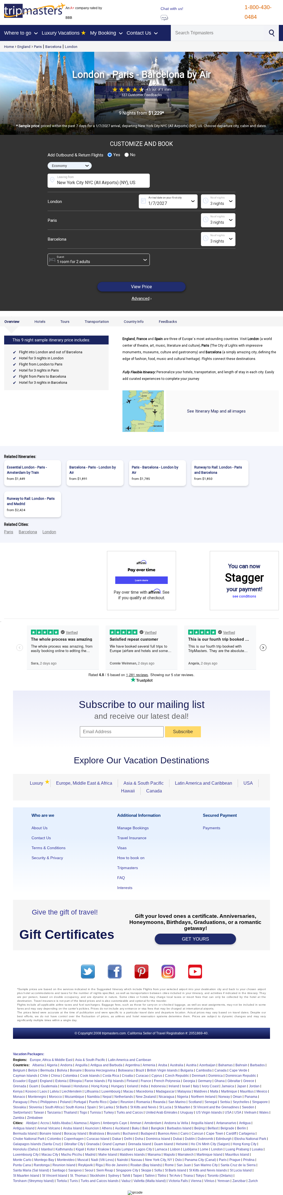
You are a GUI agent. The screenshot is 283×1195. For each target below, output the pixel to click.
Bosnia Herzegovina (100, 1070)
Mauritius (247, 1091)
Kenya (18, 1091)
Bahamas (225, 1065)
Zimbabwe (35, 1118)
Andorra (66, 1065)
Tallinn (150, 1176)
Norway (224, 1097)
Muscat (82, 1160)
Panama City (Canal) (200, 1160)
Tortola (62, 1181)
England (23, 47)
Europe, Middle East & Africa (84, 783)
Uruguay (186, 1112)
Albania (38, 1065)
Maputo (169, 1155)
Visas (122, 848)
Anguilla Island (202, 1123)
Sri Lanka (106, 1107)
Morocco (55, 1097)
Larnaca (161, 1149)
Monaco (19, 1097)
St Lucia (165, 1107)
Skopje (146, 1170)
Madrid (90, 1155)
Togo (83, 1112)
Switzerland (22, 1112)
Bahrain (241, 1065)
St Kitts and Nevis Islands (208, 1170)
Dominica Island (158, 1139)
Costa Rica (111, 1076)
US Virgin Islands (209, 1112)
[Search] (271, 32)
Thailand (70, 1112)
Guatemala (49, 1086)
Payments (211, 828)
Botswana (125, 1070)
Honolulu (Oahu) (25, 1149)
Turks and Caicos (130, 1112)
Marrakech (186, 1155)
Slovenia (35, 1107)
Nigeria (182, 1097)
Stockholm (97, 1176)
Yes (116, 154)
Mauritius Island (237, 1155)
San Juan (184, 1165)
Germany (205, 1081)
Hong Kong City (244, 1144)
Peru (34, 1102)
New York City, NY (158, 1160)
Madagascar (165, 1091)
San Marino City (206, 1165)
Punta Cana (22, 1165)
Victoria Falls (178, 1181)
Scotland (195, 1102)
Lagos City (144, 1149)
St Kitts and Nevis (143, 1107)
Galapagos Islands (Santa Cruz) (37, 1144)
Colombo (54, 1139)
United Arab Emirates (161, 1112)
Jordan (254, 1086)
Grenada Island (139, 1144)
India (144, 1086)
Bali (145, 1128)
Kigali (80, 1149)
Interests (124, 887)
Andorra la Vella (176, 1123)
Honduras (81, 1086)
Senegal (211, 1102)
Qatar (113, 1102)
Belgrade (227, 1128)
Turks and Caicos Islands (100, 1181)
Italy (196, 1086)
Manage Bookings (133, 828)
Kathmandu (64, 1149)
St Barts (121, 1107)
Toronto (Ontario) (220, 1176)
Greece (248, 1081)
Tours (64, 321)
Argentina (132, 1065)
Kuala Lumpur (122, 1149)
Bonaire (76, 1070)
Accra (44, 1123)
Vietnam (250, 1112)
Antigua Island (24, 1128)
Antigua (245, 1123)
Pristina (249, 1160)
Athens (107, 1128)
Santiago (58, 1170)
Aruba (162, 1065)
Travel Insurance (131, 838)
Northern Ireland (203, 1097)
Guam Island (163, 1144)
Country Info (134, 321)
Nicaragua (166, 1097)
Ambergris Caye (115, 1123)
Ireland (174, 1086)
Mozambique (74, 1097)
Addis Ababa (61, 1123)
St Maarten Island (26, 1176)
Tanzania (54, 1112)
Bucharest (130, 1133)
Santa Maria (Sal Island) (31, 1170)
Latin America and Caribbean (203, 783)
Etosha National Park (250, 1139)
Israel (186, 1086)
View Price (141, 286)
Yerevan (223, 1181)
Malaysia (184, 1091)
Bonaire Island (50, 1133)
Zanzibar (239, 1181)
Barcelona (53, 47)
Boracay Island (75, 1133)
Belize (33, 1070)
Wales (264, 1112)
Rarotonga (42, 1165)
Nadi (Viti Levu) (102, 1160)
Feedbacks (168, 321)
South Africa (54, 1107)
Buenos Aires (168, 1133)
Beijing (199, 1128)
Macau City (49, 1155)
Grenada (19, 1086)
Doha (139, 1139)
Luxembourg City (26, 1155)
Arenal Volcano (48, 1128)
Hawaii (128, 791)
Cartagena (247, 1133)
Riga (99, 1165)
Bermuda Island (25, 1133)
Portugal (80, 1102)
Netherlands (123, 1097)
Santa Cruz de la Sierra (238, 1165)
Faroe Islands (95, 1081)
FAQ (121, 877)
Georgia (189, 1081)
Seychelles (241, 1102)
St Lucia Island (241, 1170)
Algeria (52, 1065)
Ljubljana (190, 1149)
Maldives (200, 1091)
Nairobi (122, 1160)
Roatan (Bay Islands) (146, 1165)
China (55, 1076)
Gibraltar (233, 1081)
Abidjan (32, 1123)
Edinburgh (224, 1139)
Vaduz (126, 1181)
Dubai (177, 1139)
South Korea (74, 1107)
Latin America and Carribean (129, 1060)
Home (9, 47)
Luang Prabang (237, 1149)
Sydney (113, 1176)
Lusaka (257, 1149)
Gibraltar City (73, 1144)
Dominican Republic (241, 1076)
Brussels (113, 1133)
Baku (136, 1128)
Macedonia (144, 1091)
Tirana (188, 1176)
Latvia (54, 1091)
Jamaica (227, 1086)
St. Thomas (78, 1176)
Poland (65, 1102)
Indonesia (158, 1086)
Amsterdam (152, 1123)
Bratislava (96, 1133)
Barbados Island (179, 1128)
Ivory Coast (210, 1086)
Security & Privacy (47, 858)
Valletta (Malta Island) (149, 1181)
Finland (132, 1081)
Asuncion (92, 1128)
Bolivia (62, 1070)
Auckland (122, 1128)
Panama (251, 1097)
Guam (33, 1086)
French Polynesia (167, 1081)
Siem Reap (104, 1170)
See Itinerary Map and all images (216, 411)
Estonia (61, 1081)
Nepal (107, 1097)
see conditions (244, 596)
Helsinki (182, 1144)
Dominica (215, 1076)
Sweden (248, 1107)
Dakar (116, 1139)
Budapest (148, 1133)
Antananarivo (226, 1123)
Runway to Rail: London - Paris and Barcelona (218, 470)
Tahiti (126, 1176)
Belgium (19, 1070)
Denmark (199, 1076)
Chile (44, 1076)
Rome (169, 1165)
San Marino (177, 1102)
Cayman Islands (25, 1076)
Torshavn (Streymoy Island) (33, 1181)
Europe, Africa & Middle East (51, 1060)
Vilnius (209, 1181)
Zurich (253, 1181)
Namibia (93, 1097)
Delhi (128, 1139)
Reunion (126, 1102)
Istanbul (47, 1149)
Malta (214, 1091)
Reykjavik (85, 1165)
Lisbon (175, 1149)
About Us (40, 828)
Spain (91, 1107)
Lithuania (92, 1091)
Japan (241, 1086)
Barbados (257, 1065)
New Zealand (146, 1097)
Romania (143, 1102)
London (71, 47)
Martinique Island (209, 1155)
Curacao (142, 1076)
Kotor (91, 1149)
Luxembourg (110, 1091)
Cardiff (231, 1133)
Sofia (158, 1170)
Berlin (241, 1128)
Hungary (117, 1086)
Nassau (136, 1160)
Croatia (127, 1076)
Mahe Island (107, 1155)
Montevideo (66, 1160)
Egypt (32, 1081)
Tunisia (95, 1112)
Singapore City (127, 1170)
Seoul (89, 1170)
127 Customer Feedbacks (141, 95)
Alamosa (80, 1123)
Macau (128, 1091)
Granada (92, 1144)
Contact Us (41, 838)
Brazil (140, 1070)
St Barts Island (175, 1170)
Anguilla (81, 1065)
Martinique (229, 1091)
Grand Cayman (113, 1144)
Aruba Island (72, 1128)
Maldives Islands (132, 1155)
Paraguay (20, 1102)
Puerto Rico (98, 1102)
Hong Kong (99, 1086)
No (132, 154)
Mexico (261, 1091)
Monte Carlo (22, 1160)
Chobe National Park (28, 1139)
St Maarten (182, 1107)
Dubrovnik (205, 1139)
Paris (38, 47)
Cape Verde (238, 1070)
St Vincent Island (54, 1176)
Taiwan (38, 1112)
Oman (237, 1097)
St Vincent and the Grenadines (216, 1107)
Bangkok (157, 1128)
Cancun (197, 1133)
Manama (154, 1155)
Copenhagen (74, 1139)
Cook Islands (90, 1076)
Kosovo (31, 1091)
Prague (234, 1160)
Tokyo (200, 1176)
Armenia (149, 1065)
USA (248, 783)
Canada (154, 791)
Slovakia (19, 1107)
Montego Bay (44, 1160)
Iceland (132, 1086)
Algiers (95, 1123)
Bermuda (47, 1070)
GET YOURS (195, 939)
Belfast (213, 1128)
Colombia (70, 1076)
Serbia (225, 1102)
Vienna (196, 1181)
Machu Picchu (71, 1155)
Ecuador (19, 1081)
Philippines (48, 1102)
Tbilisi (162, 1176)
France (146, 1081)
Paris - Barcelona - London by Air (155, 470)
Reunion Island (64, 1165)
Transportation (97, 321)
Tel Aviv (174, 1176)
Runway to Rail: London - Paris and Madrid (31, 501)
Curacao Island (98, 1139)
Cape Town (214, 1133)
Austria (191, 1065)
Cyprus (156, 1076)
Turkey (109, 1112)
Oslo (178, 1160)
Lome (204, 1149)
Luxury (37, 783)
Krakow (103, 1149)
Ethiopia (75, 1081)
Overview (11, 321)
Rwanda (159, 1102)
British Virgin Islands (162, 1070)
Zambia (18, 1118)
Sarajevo (75, 1170)
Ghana (219, 1081)
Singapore (260, 1102)
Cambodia (204, 1070)
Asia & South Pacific (144, 783)
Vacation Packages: (28, 1054)
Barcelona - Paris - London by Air (92, 470)
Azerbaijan (207, 1065)
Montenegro (37, 1097)
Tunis (74, 1181)
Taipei (137, 1176)
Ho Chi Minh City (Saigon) (210, 1144)
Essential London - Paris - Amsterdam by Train (27, 470)
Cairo (184, 1133)
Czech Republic (177, 1076)
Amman (136, 1123)
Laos (43, 1091)
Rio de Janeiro (117, 1165)
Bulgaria (186, 1070)
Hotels (40, 321)
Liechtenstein (72, 1091)
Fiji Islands (116, 1081)
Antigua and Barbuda (106, 1065)
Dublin (190, 1139)
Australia (176, 1065)
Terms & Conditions (48, 848)
